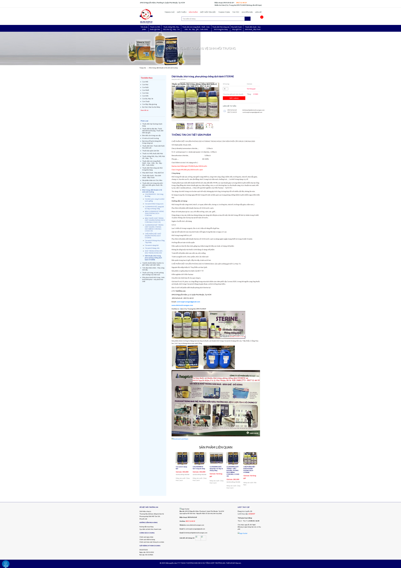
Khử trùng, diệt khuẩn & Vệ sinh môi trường (163, 68)
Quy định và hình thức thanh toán (150, 529)
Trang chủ (169, 12)
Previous (173, 470)
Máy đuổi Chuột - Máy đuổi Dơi (237, 28)
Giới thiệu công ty (145, 511)
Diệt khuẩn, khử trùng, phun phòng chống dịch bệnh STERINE (153, 258)
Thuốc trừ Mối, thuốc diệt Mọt (155, 28)
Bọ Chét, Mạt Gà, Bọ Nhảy (151, 107)
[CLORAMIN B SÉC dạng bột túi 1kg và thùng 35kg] (216, 457)
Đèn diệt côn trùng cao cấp (151, 135)
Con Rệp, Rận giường (149, 104)
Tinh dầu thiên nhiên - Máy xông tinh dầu (153, 269)
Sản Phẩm (193, 12)
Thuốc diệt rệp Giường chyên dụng (152, 125)
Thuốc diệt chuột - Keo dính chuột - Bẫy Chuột (253, 28)
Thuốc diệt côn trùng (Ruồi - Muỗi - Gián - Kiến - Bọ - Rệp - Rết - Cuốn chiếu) (196, 28)
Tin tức (235, 12)
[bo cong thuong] (242, 533)
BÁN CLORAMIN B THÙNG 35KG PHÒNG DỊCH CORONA (154, 213)
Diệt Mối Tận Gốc (208, 12)
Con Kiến (145, 96)
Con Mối (145, 82)
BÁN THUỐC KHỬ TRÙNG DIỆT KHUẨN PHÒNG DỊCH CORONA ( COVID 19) (155, 220)
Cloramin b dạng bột (152, 245)
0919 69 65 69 (232, 110)
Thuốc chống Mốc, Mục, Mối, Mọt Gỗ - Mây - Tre (171, 28)
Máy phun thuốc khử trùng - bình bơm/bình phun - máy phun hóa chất (153, 279)
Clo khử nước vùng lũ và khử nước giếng (154, 200)
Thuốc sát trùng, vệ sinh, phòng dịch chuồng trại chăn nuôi (153, 273)
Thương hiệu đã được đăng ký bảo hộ (151, 514)
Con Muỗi (145, 90)
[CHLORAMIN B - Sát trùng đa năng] (199, 458)
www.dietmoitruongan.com (182, 305)
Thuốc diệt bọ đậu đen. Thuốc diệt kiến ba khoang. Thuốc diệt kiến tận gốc (152, 131)
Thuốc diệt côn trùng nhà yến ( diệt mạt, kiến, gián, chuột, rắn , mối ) (152, 185)
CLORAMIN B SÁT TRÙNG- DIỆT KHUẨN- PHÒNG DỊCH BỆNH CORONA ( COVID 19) (154, 228)
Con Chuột (146, 101)
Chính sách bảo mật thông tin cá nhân (151, 542)
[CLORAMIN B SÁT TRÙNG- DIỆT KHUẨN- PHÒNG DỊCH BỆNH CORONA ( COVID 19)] (233, 458)
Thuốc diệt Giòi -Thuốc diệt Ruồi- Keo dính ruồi (153, 147)
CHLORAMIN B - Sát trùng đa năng (154, 195)
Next (258, 470)
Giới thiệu (181, 12)
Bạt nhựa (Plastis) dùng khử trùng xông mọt (151, 142)
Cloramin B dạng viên (152, 248)
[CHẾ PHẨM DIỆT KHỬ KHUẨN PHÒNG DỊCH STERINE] (250, 458)
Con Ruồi (145, 87)
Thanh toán (224, 12)
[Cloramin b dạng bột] (183, 458)
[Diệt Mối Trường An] (146, 15)
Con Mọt (145, 84)
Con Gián (145, 93)
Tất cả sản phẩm (144, 28)
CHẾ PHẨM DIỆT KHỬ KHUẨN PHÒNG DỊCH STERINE (153, 236)
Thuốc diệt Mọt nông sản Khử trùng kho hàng (220, 28)
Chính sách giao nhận (146, 537)
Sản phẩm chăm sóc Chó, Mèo (152, 180)
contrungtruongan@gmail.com (252, 112)
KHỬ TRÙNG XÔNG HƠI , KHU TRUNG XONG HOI (154, 252)
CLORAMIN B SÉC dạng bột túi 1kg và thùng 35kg (154, 207)
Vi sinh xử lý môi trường (150, 138)
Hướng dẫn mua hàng (146, 527)
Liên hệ (258, 12)
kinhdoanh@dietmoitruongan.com (253, 110)
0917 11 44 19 (232, 112)
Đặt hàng (234, 98)
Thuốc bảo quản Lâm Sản (150, 151)
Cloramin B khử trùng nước (154, 204)
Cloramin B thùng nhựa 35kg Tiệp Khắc (155, 241)
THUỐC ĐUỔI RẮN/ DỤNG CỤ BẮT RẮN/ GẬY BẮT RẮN (153, 264)
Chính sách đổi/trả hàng (147, 539)
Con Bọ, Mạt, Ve (147, 99)
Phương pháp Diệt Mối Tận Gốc (149, 516)
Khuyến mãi (247, 12)
